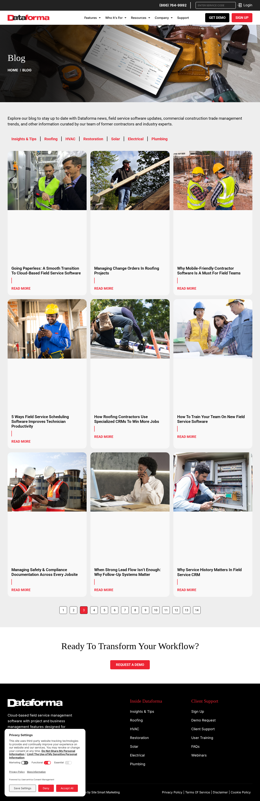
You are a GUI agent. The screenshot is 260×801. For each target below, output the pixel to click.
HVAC (70, 139)
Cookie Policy (241, 792)
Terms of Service (197, 792)
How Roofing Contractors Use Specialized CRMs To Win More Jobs (126, 419)
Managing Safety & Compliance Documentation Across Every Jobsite (44, 572)
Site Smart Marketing (105, 792)
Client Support (203, 729)
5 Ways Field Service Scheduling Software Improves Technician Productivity (40, 421)
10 (157, 609)
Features (90, 18)
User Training (202, 738)
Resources (138, 18)
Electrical (136, 139)
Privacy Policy (172, 792)
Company (162, 18)
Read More (20, 288)
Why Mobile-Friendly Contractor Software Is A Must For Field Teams (209, 270)
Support (183, 18)
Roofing (50, 139)
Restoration (93, 139)
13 (187, 609)
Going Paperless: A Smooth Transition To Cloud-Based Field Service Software (46, 270)
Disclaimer (220, 792)
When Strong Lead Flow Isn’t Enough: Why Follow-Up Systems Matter (127, 572)
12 (177, 609)
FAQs (195, 746)
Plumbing (159, 139)
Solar (115, 139)
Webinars (199, 755)
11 (167, 609)
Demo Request (203, 720)
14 (198, 609)
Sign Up (197, 711)
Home (13, 70)
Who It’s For (114, 18)
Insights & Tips (23, 139)
